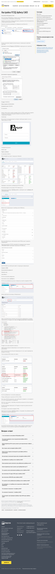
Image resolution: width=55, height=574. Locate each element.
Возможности (4, 531)
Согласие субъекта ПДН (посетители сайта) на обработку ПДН (6, 557)
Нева (38, 32)
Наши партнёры (4, 529)
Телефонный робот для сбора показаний (43, 534)
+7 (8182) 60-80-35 (30, 526)
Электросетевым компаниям (24, 5)
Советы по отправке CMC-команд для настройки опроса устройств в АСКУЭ (45, 48)
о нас (36, 5)
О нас (2, 546)
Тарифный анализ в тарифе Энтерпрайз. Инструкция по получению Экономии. (43, 51)
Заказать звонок (48, 5)
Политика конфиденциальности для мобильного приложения (8, 554)
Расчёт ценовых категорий (7, 528)
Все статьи (39, 14)
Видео (38, 29)
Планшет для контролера (42, 540)
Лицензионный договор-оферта (29, 568)
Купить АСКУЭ (32, 5)
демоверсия (6, 562)
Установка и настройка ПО (7, 537)
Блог (2, 544)
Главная (3, 526)
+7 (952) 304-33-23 (30, 528)
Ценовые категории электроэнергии (44, 18)
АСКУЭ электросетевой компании (44, 28)
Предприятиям (15, 5)
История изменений (5, 551)
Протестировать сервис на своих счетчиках (12, 1)
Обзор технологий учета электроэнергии (42, 21)
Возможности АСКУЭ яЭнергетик (44, 17)
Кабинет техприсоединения (43, 544)
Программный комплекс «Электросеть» (42, 529)
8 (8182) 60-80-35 (37, 1)
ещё (38, 5)
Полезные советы (40, 24)
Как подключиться (5, 536)
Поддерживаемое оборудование (5, 534)
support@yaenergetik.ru (31, 532)
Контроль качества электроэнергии (44, 15)
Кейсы (38, 26)
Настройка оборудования (42, 23)
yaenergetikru (20, 501)
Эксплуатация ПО (5, 541)
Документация (4, 548)
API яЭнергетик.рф (5, 549)
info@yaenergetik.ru (45, 1)
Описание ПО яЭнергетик (6, 539)
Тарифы (3, 543)
